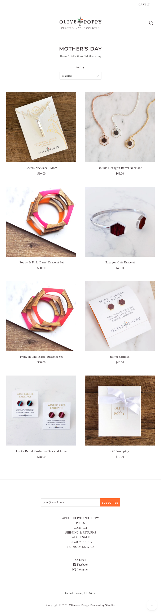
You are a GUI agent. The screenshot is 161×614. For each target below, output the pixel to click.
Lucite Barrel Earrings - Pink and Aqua (41, 451)
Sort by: (80, 67)
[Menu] (8, 23)
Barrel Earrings (120, 356)
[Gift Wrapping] (120, 411)
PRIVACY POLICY (80, 542)
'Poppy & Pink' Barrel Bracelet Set (41, 262)
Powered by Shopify (102, 605)
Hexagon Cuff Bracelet (120, 262)
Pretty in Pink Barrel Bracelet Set (41, 356)
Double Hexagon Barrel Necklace (120, 168)
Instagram (82, 569)
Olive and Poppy (79, 605)
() (145, 4)
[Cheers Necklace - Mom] (41, 127)
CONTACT (80, 527)
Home (63, 56)
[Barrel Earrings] (120, 316)
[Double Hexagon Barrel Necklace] (120, 127)
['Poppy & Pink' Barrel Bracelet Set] (41, 222)
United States (78, 593)
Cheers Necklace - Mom (41, 168)
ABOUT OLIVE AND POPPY (80, 518)
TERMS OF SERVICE (80, 546)
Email (82, 560)
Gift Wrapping (119, 451)
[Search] (151, 23)
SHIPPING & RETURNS (80, 532)
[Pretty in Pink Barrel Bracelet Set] (41, 316)
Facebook (82, 564)
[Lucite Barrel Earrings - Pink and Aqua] (41, 411)
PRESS (80, 523)
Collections (76, 56)
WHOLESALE (80, 537)
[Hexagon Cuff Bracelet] (120, 222)
